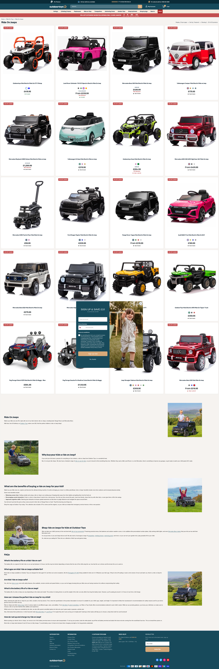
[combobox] (81, 327)
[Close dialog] (140, 303)
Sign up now (93, 354)
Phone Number (82, 324)
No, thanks (93, 359)
